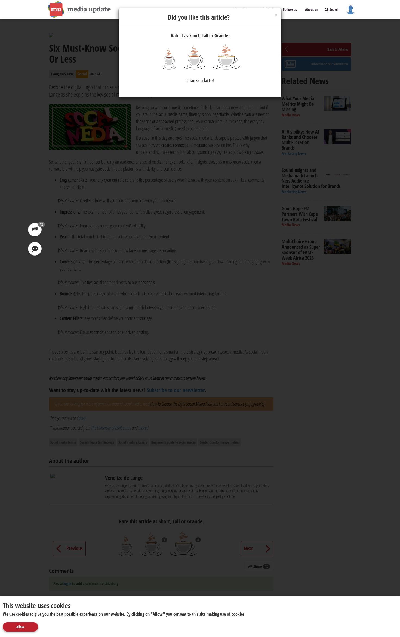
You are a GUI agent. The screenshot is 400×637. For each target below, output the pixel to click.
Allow (20, 626)
